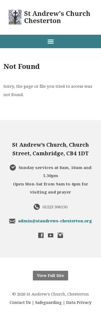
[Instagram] (60, 235)
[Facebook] (41, 235)
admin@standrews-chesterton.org (55, 220)
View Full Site (50, 275)
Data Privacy (79, 302)
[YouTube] (50, 235)
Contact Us (20, 302)
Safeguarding (48, 302)
